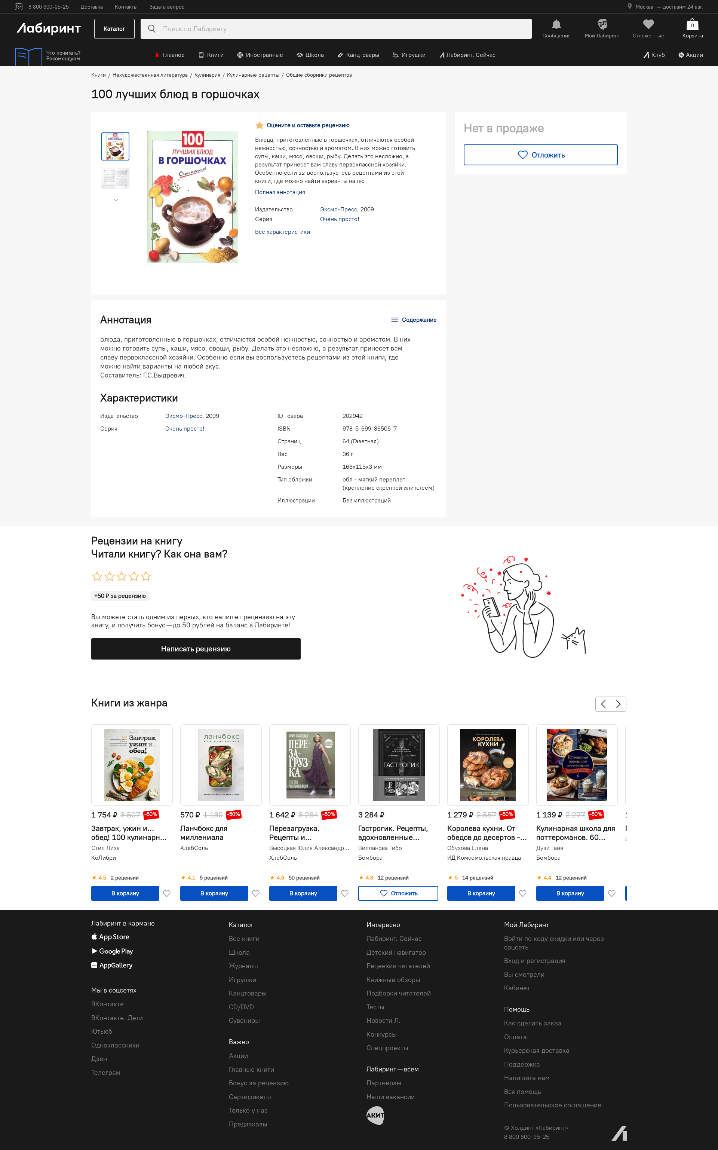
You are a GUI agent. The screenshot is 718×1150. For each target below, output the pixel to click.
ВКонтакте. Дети (117, 1018)
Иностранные (264, 54)
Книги (215, 54)
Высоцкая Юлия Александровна (309, 848)
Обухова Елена (467, 848)
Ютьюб (101, 1031)
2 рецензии (125, 878)
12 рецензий (393, 878)
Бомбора (370, 857)
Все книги (244, 939)
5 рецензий (214, 878)
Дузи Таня (549, 848)
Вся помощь (522, 1092)
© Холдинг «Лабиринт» (536, 1127)
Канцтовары (362, 54)
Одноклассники (115, 1045)
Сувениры (244, 1020)
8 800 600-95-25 (526, 1136)
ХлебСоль (194, 847)
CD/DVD (241, 1007)
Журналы (243, 966)
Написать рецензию (196, 648)
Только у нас (248, 1110)
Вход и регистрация (534, 961)
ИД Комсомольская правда (484, 857)
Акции (694, 54)
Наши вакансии (390, 1097)
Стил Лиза (105, 848)
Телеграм (105, 1072)
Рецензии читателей (398, 966)
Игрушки (414, 54)
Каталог (114, 28)
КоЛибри (103, 857)
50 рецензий (304, 878)
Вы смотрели (524, 974)
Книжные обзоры (393, 980)
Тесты (375, 1007)
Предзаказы (248, 1124)
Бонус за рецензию (259, 1083)
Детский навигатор (396, 952)
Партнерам (383, 1083)
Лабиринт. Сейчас (471, 54)
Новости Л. (383, 1020)
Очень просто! (339, 219)
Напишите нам (527, 1078)
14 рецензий (477, 878)
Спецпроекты (387, 1048)
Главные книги (251, 1069)
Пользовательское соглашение (552, 1105)
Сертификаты (250, 1097)
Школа (315, 54)
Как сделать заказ (532, 1023)
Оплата (515, 1037)
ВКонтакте (107, 1004)
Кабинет (517, 988)
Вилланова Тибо (380, 848)
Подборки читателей (398, 993)
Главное (174, 54)
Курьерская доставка (537, 1050)
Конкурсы (381, 1034)
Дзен (99, 1059)
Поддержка (522, 1064)
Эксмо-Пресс (338, 209)
